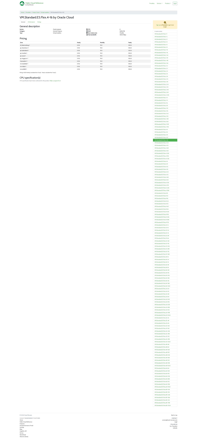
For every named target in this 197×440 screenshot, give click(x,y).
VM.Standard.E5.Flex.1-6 (161, 44)
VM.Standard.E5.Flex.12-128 (162, 241)
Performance (31, 22)
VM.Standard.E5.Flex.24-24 (162, 288)
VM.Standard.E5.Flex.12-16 (162, 227)
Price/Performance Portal (26, 425)
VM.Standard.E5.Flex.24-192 (162, 302)
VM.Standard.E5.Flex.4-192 (162, 156)
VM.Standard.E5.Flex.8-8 (161, 193)
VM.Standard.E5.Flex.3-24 (161, 113)
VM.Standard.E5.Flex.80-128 (162, 389)
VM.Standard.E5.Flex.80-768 (162, 402)
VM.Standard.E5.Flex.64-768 (162, 384)
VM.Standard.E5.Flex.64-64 (162, 368)
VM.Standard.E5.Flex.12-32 (162, 233)
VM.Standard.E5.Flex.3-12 (161, 108)
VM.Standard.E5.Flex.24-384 (162, 307)
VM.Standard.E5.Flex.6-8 (161, 164)
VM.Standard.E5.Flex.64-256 (162, 376)
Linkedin (175, 428)
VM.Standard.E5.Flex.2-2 (161, 66)
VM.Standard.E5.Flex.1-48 (161, 60)
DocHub (22, 427)
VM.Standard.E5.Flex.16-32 (162, 262)
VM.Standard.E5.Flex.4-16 (161, 140)
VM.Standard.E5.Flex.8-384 (162, 219)
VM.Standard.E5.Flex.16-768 (162, 283)
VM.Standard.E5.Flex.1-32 (161, 58)
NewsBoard (23, 434)
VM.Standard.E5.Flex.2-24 (161, 84)
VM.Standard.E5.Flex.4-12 (161, 137)
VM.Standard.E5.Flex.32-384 (162, 333)
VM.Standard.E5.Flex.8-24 (161, 201)
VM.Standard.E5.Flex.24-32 (162, 291)
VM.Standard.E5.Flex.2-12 (161, 79)
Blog (21, 429)
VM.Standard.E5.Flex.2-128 (162, 95)
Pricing (39, 22)
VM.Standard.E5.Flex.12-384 (162, 249)
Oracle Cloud (35, 12)
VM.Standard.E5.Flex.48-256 (162, 355)
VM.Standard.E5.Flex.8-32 (161, 203)
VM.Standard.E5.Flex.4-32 (161, 145)
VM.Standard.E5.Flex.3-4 (161, 100)
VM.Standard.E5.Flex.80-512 (162, 400)
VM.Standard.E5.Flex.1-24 (161, 55)
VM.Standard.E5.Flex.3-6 (161, 103)
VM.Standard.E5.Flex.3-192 (162, 127)
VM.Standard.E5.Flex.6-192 (162, 185)
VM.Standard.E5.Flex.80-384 (162, 397)
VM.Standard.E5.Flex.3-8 (161, 105)
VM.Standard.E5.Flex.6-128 (162, 182)
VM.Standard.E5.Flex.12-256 (162, 246)
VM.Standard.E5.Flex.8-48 (161, 206)
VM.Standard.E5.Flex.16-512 (162, 280)
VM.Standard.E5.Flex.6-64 (161, 180)
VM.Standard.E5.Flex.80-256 (162, 395)
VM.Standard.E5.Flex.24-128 (162, 299)
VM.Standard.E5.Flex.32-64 (162, 323)
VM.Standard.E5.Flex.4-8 (161, 135)
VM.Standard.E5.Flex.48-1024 (162, 365)
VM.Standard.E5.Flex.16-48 (162, 265)
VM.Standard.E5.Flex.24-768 (162, 312)
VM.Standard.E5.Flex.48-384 (162, 357)
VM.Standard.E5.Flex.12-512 (162, 251)
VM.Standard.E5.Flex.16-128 (162, 270)
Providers (151, 3)
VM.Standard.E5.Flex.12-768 (162, 254)
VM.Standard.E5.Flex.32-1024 (162, 341)
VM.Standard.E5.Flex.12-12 (162, 225)
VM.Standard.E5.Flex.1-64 (161, 63)
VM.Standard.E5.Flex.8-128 (162, 211)
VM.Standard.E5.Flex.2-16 (161, 81)
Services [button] (159, 3)
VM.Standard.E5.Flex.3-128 (162, 124)
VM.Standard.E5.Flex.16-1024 (162, 286)
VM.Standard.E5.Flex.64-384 (162, 379)
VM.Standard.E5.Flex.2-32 (161, 87)
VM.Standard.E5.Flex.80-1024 (163, 405)
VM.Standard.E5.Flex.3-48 (161, 119)
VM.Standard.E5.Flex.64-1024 (162, 387)
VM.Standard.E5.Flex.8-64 (161, 209)
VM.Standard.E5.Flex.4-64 (161, 150)
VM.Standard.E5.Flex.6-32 (161, 174)
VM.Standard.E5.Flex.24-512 (162, 310)
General (23, 22)
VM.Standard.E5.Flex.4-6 (161, 132)
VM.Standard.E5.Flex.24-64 (162, 296)
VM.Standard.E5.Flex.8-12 (161, 196)
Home (22, 12)
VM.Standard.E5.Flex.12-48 (162, 235)
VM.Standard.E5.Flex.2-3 (161, 68)
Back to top (174, 415)
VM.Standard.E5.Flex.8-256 (162, 217)
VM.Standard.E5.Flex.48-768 (162, 363)
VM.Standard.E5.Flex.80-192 (162, 392)
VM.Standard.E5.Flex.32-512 (162, 336)
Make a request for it (55, 80)
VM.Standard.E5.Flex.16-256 (162, 275)
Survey (21, 433)
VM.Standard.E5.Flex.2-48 (161, 89)
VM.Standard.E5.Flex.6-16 (161, 169)
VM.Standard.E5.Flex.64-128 (162, 371)
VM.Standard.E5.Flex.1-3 (161, 39)
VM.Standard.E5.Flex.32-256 (162, 331)
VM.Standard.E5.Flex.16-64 (162, 267)
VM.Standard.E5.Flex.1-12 (161, 50)
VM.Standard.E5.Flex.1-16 (161, 52)
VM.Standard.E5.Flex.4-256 (162, 158)
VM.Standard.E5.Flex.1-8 (161, 47)
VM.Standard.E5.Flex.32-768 (162, 339)
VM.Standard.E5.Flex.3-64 (161, 121)
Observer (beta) (24, 436)
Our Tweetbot (173, 426)
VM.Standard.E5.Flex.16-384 (162, 278)
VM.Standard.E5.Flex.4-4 (161, 129)
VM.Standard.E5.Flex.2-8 (161, 76)
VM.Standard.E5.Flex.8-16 (161, 198)
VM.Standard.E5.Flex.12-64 (162, 238)
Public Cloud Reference (34, 3)
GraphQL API (23, 431)
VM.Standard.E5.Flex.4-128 (162, 153)
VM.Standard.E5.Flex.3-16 (161, 111)
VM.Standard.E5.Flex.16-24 (162, 259)
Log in (175, 3)
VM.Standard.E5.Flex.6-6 (161, 161)
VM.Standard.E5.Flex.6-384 (162, 190)
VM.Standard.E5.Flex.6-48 (161, 177)
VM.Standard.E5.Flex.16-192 (162, 272)
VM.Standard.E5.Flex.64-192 (162, 373)
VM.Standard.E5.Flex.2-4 (161, 71)
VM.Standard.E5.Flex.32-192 (162, 328)
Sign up (158, 25)
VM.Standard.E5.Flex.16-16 (162, 257)
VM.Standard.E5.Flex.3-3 (161, 97)
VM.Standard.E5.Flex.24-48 (162, 294)
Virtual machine (45, 12)
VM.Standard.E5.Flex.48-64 (162, 347)
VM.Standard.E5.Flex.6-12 (161, 166)
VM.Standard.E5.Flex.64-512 (162, 381)
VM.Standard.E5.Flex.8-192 (162, 214)
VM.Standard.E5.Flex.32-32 (162, 318)
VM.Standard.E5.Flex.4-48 (161, 148)
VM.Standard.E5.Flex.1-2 (161, 36)
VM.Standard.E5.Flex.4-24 (161, 142)
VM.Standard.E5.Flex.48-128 (162, 349)
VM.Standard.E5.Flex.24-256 (162, 304)
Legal (175, 422)
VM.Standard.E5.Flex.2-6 (161, 73)
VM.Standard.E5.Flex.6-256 (162, 188)
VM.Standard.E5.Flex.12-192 (162, 243)
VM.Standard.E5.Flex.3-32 (161, 116)
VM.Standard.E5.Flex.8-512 (162, 222)
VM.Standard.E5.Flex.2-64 (161, 92)
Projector (22, 423)
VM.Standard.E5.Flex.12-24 (162, 230)
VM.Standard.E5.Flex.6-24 (161, 172)
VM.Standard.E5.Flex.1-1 (161, 34)
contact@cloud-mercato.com (169, 420)
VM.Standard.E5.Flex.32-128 (162, 326)
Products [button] (167, 3)
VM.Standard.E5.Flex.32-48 (162, 320)
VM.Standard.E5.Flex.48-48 (162, 344)
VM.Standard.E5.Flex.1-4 (161, 42)
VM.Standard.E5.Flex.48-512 (162, 360)
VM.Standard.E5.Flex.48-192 (162, 352)
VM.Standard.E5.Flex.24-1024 (162, 315)
